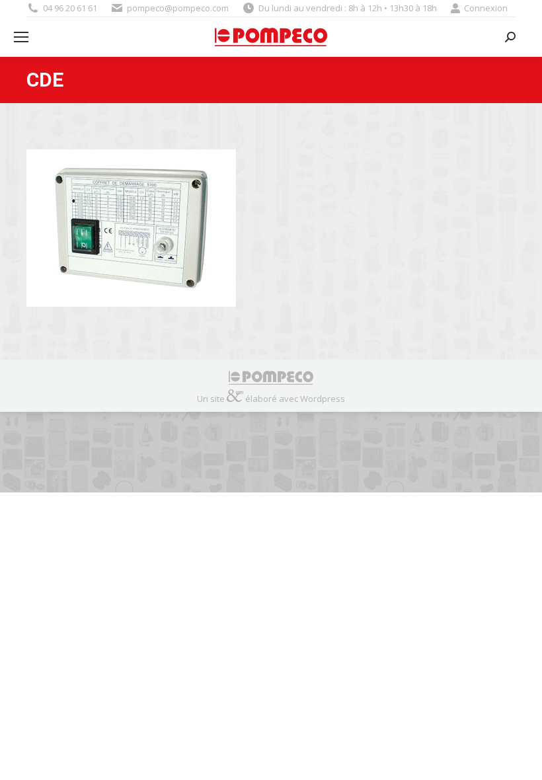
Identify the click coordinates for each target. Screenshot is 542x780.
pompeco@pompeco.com (178, 8)
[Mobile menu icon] (21, 37)
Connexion (486, 8)
